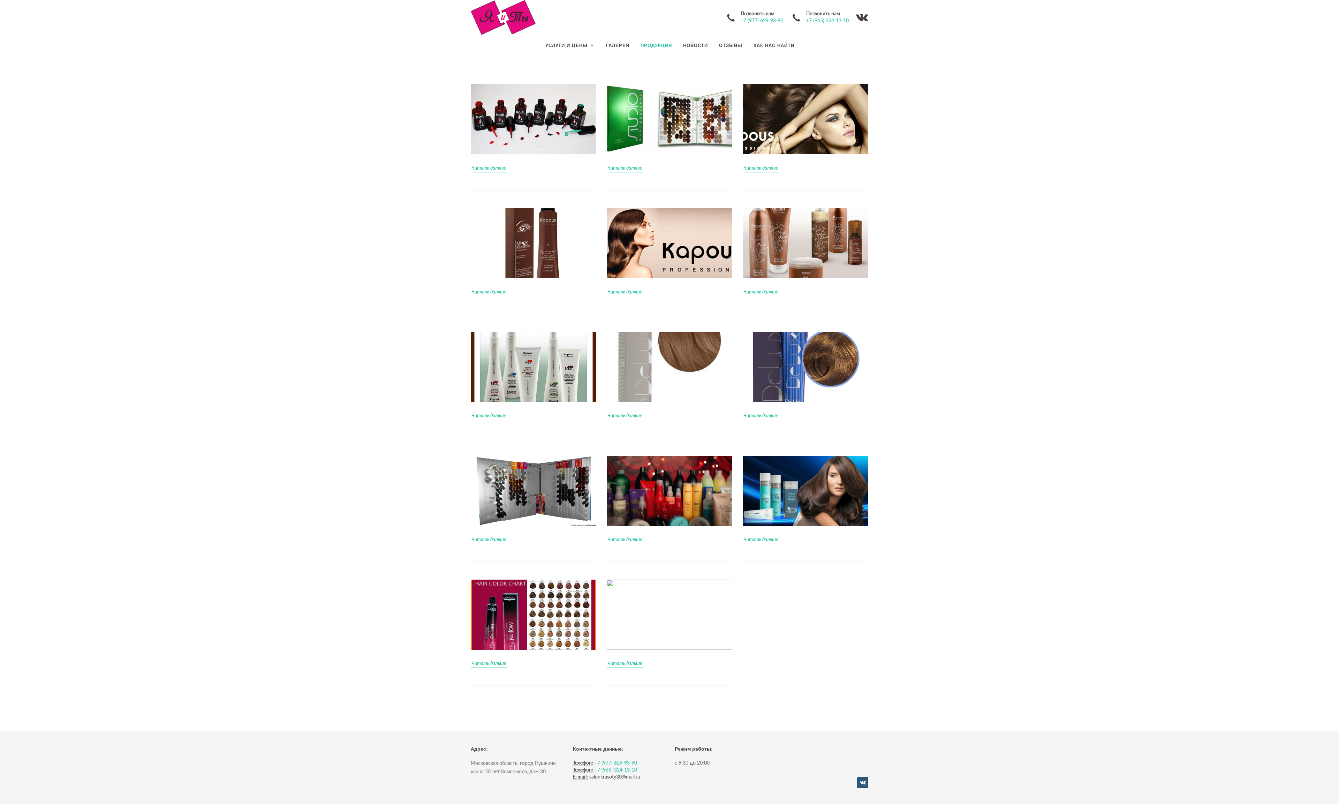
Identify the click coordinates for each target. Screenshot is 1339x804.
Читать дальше (488, 168)
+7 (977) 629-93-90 (762, 20)
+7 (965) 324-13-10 (827, 20)
